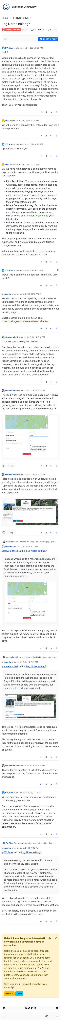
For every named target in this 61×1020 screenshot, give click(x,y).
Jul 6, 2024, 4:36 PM (29, 848)
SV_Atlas (9, 48)
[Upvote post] (41, 112)
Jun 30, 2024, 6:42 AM (32, 270)
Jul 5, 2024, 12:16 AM (29, 294)
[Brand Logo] (6, 6)
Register (9, 993)
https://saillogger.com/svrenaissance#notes (25, 321)
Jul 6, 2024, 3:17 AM (29, 662)
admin (8, 294)
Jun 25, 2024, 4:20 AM (32, 144)
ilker (7, 121)
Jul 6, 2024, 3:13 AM (29, 546)
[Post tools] (56, 112)
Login (19, 993)
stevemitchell (11, 337)
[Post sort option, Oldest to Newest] (5, 39)
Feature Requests (13, 30)
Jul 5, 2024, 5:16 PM (36, 337)
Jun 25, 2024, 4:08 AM (28, 121)
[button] (4, 1016)
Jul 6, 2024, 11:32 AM (31, 792)
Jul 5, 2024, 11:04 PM (36, 390)
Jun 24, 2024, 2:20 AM (32, 48)
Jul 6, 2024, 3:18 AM (36, 765)
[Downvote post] (51, 112)
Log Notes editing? (36, 550)
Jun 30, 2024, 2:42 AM (28, 164)
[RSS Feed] (55, 29)
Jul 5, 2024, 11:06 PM (36, 474)
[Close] (55, 938)
